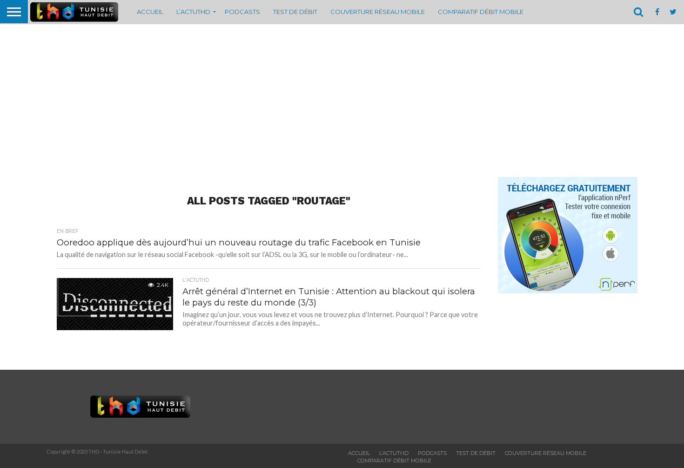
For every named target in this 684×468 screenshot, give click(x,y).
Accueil (150, 11)
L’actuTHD (193, 11)
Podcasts (242, 11)
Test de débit (295, 11)
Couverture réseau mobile (377, 11)
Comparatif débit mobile (480, 11)
